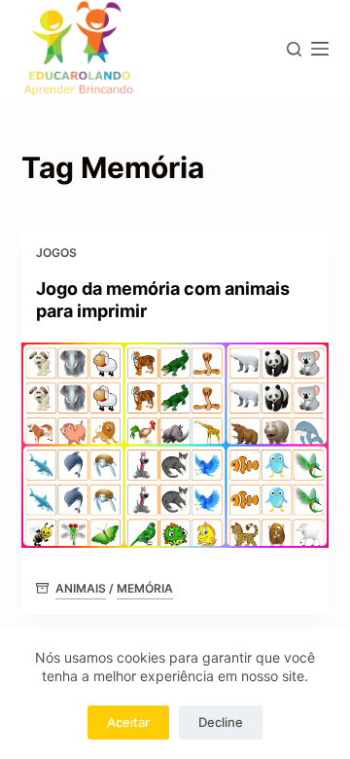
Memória (145, 588)
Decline (220, 722)
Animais (80, 588)
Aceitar (128, 722)
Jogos (56, 252)
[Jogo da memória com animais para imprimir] (175, 445)
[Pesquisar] (294, 49)
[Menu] (320, 48)
